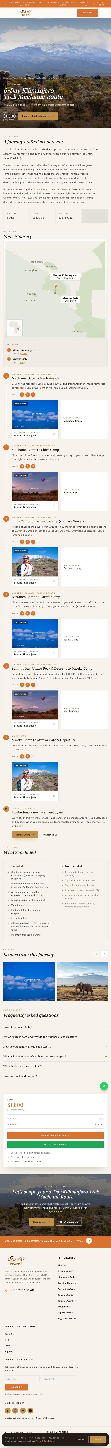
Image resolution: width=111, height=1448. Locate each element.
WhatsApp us (50, 834)
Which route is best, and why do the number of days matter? (40, 1036)
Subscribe (16, 1387)
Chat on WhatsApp (57, 1144)
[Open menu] (103, 13)
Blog (7, 1340)
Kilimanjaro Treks (67, 1277)
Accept (98, 1439)
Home (6, 78)
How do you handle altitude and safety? (27, 1046)
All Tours (62, 1265)
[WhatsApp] (30, 1411)
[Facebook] (8, 1411)
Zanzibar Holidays (67, 1283)
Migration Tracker (67, 1318)
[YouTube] (23, 1411)
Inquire (8, 1351)
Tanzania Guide (65, 1295)
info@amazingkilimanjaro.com (19, 1418)
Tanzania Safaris (66, 1271)
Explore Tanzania (66, 1312)
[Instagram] (15, 1411)
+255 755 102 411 (101, 3)
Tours (15, 78)
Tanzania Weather (67, 1301)
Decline (80, 1439)
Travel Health (64, 1307)
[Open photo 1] (29, 981)
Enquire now (40, 1222)
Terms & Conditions (57, 1431)
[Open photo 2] (83, 981)
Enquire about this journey (36, 116)
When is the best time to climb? (22, 1066)
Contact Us (10, 1345)
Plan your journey (84, 3)
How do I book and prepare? (20, 1076)
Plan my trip (88, 13)
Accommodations (66, 1289)
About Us (9, 1334)
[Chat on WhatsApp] (104, 1086)
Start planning (22, 834)
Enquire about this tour (53, 1135)
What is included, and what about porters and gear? (34, 1056)
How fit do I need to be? (17, 1027)
